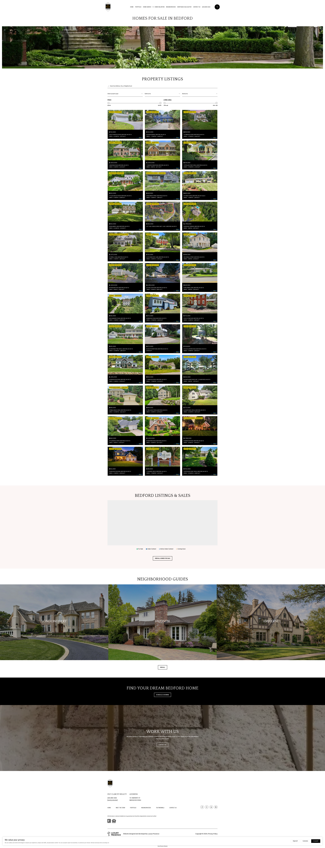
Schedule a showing (162, 694)
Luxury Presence (153, 834)
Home (131, 7)
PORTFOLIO (133, 807)
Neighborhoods (171, 7)
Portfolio (138, 7)
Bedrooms (185, 93)
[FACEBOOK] (202, 807)
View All (162, 667)
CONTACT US (173, 807)
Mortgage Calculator (184, 7)
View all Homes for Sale (162, 558)
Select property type (112, 93)
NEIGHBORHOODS (146, 807)
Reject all (295, 841)
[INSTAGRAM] (206, 807)
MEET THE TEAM (120, 807)
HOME (109, 807)
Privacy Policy (213, 834)
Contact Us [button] (162, 744)
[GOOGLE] (216, 807)
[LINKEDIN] (211, 807)
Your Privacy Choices (162, 846)
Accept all (315, 841)
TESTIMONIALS (160, 807)
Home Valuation (159, 7)
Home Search (147, 7)
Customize (305, 841)
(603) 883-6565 (206, 7)
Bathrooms (148, 93)
